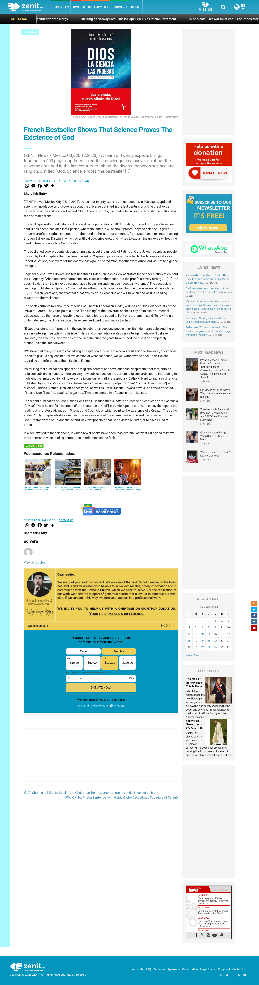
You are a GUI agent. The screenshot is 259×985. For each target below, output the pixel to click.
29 (215, 647)
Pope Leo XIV (61, 7)
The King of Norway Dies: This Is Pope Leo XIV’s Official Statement (74, 19)
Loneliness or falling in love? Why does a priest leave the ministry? (215, 393)
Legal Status (208, 969)
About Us (137, 969)
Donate (136, 7)
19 (195, 640)
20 (202, 640)
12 (195, 634)
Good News (30, 32)
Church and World (95, 7)
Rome (75, 7)
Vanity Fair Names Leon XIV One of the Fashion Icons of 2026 (195, 728)
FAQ (148, 969)
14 (208, 634)
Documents (120, 7)
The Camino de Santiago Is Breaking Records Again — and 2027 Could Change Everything (215, 414)
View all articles (34, 562)
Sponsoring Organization (182, 969)
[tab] (197, 889)
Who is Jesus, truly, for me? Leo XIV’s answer (215, 454)
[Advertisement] (101, 758)
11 (189, 634)
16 (221, 634)
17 (228, 634)
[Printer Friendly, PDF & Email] (34, 446)
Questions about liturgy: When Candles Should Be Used (214, 436)
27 (202, 647)
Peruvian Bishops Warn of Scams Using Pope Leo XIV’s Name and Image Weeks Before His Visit (208, 279)
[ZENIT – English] (29, 7)
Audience (159, 969)
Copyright (224, 969)
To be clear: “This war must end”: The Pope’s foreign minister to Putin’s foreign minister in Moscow (208, 331)
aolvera (64, 181)
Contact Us (239, 969)
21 (208, 640)
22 (215, 640)
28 (208, 647)
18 (189, 640)
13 (202, 634)
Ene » (196, 655)
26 (195, 647)
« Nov (189, 655)
